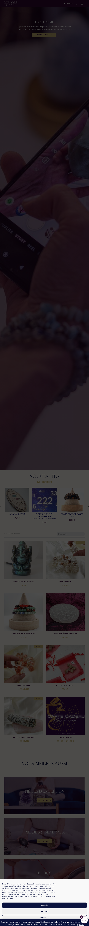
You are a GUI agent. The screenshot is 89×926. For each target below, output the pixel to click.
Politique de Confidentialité (52, 923)
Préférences (45, 918)
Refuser (44, 911)
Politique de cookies (33, 923)
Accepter (45, 905)
